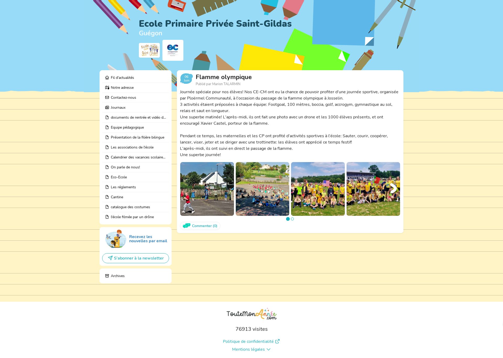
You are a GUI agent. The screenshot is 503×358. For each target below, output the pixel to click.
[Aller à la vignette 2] (292, 219)
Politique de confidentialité (248, 341)
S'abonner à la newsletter (139, 258)
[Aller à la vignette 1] (288, 219)
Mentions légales (248, 349)
